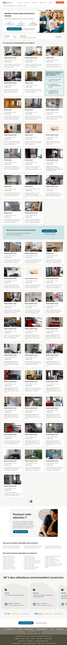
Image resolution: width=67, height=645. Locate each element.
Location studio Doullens (9, 562)
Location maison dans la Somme (31, 547)
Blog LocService (22, 641)
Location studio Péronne (8, 561)
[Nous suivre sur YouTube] (38, 632)
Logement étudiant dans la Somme (53, 547)
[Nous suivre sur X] (29, 632)
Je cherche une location (14, 29)
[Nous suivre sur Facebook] (26, 632)
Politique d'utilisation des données (29, 643)
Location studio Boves (50, 562)
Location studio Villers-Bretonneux (32, 562)
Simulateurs (43, 2)
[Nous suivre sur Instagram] (32, 632)
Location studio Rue (49, 557)
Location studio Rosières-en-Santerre (54, 564)
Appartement (17, 638)
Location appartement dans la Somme (33, 546)
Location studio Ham (29, 556)
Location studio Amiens (8, 556)
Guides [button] (50, 2)
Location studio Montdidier (9, 567)
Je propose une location (29, 29)
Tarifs (20, 629)
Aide (51, 629)
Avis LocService (30, 641)
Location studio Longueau (9, 568)
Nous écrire (59, 629)
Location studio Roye (8, 565)
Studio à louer (50, 58)
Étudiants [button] (34, 2)
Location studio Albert (8, 559)
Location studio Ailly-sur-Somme (52, 556)
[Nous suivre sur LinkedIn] (40, 632)
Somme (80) (19, 5)
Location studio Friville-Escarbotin (32, 561)
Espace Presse (29, 629)
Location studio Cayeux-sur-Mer (52, 561)
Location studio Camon (29, 557)
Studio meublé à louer (10, 58)
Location (19, 2)
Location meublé (39, 638)
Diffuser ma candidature (21, 531)
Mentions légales (42, 629)
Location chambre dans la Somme (11, 547)
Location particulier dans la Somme (11, 546)
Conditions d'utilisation (16, 643)
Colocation (26, 2)
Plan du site (39, 636)
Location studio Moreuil (29, 564)
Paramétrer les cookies (51, 643)
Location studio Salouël (29, 559)
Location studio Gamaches (51, 559)
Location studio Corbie (8, 564)
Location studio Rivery (29, 565)
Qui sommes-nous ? (9, 629)
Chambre (32, 638)
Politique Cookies (41, 643)
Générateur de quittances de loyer (41, 641)
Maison (23, 638)
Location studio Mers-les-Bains (31, 567)
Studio (27, 638)
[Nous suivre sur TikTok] (35, 632)
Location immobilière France (9, 5)
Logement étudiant (48, 638)
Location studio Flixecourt (30, 568)
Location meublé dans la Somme (52, 546)
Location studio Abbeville (9, 557)
